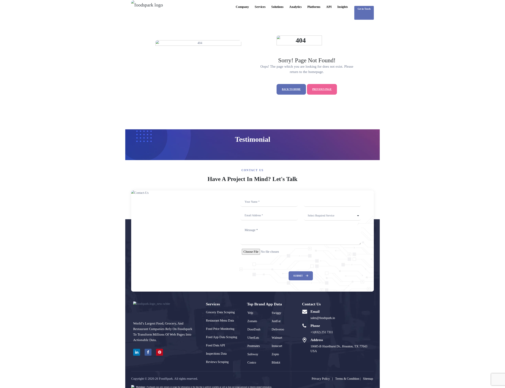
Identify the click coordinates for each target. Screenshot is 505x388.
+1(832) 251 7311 (321, 332)
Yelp (250, 312)
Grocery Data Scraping (220, 312)
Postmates (253, 346)
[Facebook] (148, 352)
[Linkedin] (136, 352)
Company (242, 6)
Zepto (275, 354)
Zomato (252, 321)
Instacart (277, 346)
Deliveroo (278, 329)
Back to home (291, 89)
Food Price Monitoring (220, 328)
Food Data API (215, 345)
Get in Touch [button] (364, 8)
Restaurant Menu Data (220, 320)
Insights (342, 6)
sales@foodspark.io (322, 318)
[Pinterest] (159, 352)
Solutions (277, 6)
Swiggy (276, 312)
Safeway (252, 354)
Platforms (313, 6)
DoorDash (253, 329)
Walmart (277, 337)
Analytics (295, 6)
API (329, 6)
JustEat (276, 321)
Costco (251, 362)
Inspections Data (216, 353)
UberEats (253, 337)
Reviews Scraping (217, 362)
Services (260, 6)
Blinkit (276, 362)
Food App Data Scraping (221, 337)
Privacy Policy (321, 378)
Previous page (322, 89)
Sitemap (368, 378)
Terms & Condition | (349, 378)
